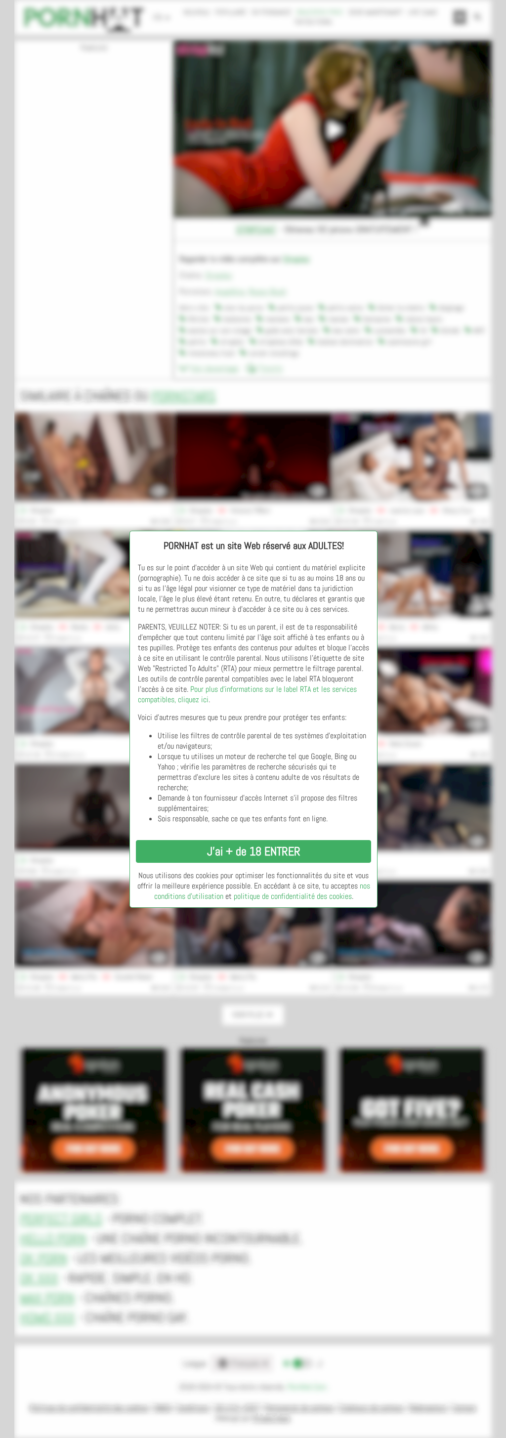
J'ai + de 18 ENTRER (253, 851)
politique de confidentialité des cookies (293, 896)
